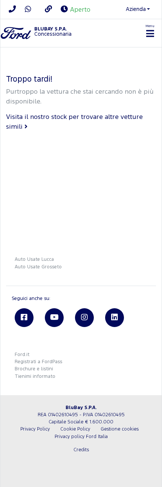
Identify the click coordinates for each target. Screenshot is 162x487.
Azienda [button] (136, 9)
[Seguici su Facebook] (24, 317)
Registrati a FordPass (38, 362)
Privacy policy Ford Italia (81, 437)
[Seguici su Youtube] (54, 317)
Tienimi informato (35, 376)
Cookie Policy (75, 429)
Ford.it (22, 355)
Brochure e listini (34, 369)
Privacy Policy (35, 429)
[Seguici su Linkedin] (114, 317)
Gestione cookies (120, 429)
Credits (81, 450)
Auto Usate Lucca (34, 259)
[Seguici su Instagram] (84, 317)
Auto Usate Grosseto (38, 267)
